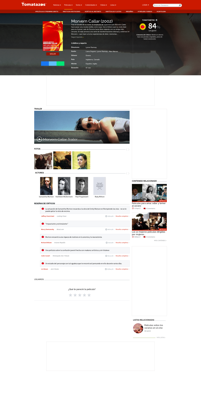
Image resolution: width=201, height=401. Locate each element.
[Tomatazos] (33, 5)
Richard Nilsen (46, 243)
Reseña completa (122, 216)
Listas (112, 5)
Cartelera (162, 12)
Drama (88, 55)
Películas (68, 5)
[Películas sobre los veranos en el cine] (138, 328)
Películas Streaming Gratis (47, 12)
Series (78, 5)
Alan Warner (113, 51)
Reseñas (130, 12)
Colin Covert (45, 256)
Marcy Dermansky (47, 229)
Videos (103, 5)
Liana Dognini (91, 51)
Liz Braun (44, 269)
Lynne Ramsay (91, 47)
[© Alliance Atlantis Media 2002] (43, 160)
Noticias (56, 5)
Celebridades (90, 5)
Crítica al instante (93, 12)
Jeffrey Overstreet (47, 216)
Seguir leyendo (76, 37)
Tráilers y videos (145, 12)
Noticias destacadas (72, 12)
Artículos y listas (114, 12)
